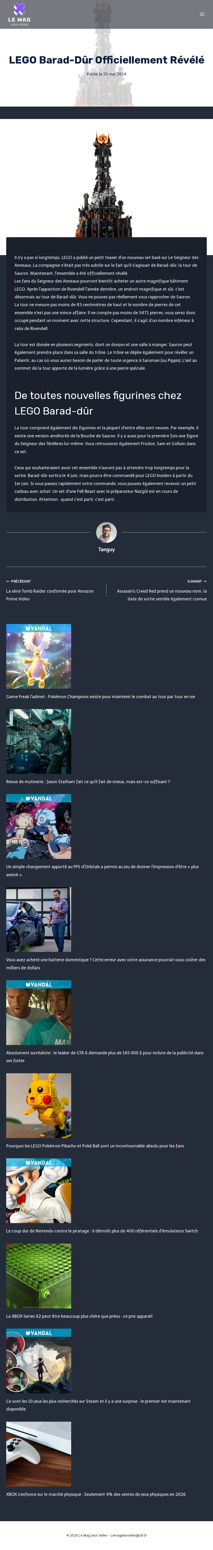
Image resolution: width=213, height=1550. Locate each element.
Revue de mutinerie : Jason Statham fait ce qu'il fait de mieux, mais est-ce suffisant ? (88, 781)
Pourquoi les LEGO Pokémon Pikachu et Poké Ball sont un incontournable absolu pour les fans (95, 1146)
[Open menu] (202, 14)
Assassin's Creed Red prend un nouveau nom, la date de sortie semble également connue (162, 590)
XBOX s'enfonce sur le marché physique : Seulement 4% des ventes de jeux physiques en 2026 (96, 1494)
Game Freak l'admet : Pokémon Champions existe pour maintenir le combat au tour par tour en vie (100, 696)
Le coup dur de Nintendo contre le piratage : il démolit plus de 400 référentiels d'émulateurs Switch (102, 1231)
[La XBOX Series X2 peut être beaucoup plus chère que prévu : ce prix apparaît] (106, 1276)
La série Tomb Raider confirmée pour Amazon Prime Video (50, 590)
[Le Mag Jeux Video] (19, 14)
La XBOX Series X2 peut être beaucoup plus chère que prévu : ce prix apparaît (79, 1316)
